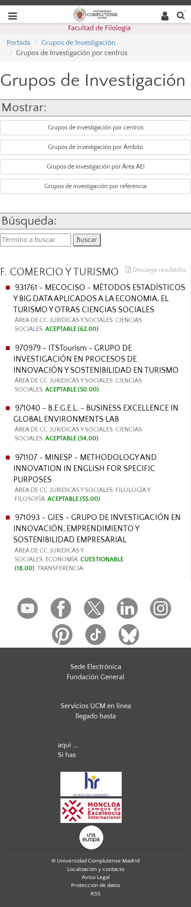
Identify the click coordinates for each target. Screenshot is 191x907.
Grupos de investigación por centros (95, 127)
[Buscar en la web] (181, 15)
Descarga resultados (158, 270)
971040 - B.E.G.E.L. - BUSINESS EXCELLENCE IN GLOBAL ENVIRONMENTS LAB (96, 423)
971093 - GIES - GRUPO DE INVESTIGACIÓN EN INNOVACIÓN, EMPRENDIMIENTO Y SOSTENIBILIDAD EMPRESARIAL (97, 542)
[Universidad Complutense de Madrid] (95, 14)
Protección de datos (95, 885)
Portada (18, 43)
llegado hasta (96, 716)
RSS (95, 894)
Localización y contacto (95, 869)
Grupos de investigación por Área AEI (96, 166)
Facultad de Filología (99, 28)
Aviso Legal (96, 877)
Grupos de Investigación (78, 43)
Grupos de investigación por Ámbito (95, 147)
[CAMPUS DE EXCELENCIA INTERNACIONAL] (91, 810)
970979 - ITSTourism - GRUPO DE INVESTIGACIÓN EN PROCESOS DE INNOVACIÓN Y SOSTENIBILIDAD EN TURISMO (96, 368)
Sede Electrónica (95, 667)
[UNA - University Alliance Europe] (91, 837)
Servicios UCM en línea (95, 706)
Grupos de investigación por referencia (95, 186)
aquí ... (68, 745)
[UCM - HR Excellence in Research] (91, 783)
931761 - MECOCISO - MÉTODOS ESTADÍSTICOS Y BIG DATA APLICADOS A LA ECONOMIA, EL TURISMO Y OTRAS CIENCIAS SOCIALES (99, 308)
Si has (67, 755)
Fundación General (95, 677)
